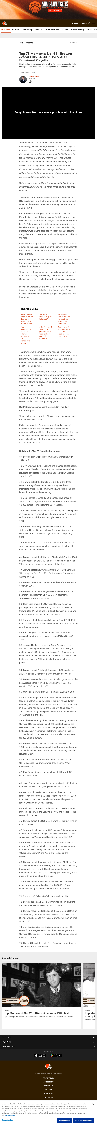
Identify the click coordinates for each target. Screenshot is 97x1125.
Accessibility (48, 1082)
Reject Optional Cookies (83, 1120)
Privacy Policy (48, 1078)
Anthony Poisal (34, 76)
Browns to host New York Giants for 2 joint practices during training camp (64, 331)
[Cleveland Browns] (48, 1066)
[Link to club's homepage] (5, 22)
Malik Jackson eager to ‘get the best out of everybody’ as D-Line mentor (27, 319)
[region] (48, 1112)
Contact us (48, 1086)
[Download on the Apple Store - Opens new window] (40, 1056)
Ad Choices (48, 1097)
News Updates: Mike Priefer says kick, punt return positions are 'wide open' (64, 319)
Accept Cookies (64, 1120)
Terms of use (48, 1093)
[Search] (89, 23)
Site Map (48, 1090)
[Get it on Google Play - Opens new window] (56, 1057)
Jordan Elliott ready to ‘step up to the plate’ (45, 316)
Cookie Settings (7, 1120)
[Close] (93, 1104)
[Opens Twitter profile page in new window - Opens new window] (30, 81)
